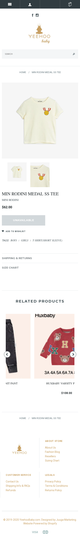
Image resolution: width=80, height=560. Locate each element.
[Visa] (35, 531)
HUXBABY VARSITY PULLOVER (42, 383)
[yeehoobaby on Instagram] (36, 15)
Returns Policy (53, 490)
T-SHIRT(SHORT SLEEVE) (47, 240)
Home (22, 72)
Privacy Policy (53, 481)
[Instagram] (19, 450)
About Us (50, 447)
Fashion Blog (52, 451)
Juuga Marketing (66, 519)
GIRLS (24, 240)
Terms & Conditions (56, 485)
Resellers (50, 456)
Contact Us (12, 481)
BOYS (14, 240)
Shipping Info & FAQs (18, 485)
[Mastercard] (45, 531)
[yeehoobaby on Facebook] (31, 15)
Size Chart (10, 267)
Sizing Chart (52, 460)
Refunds (11, 490)
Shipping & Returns (17, 258)
